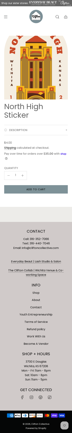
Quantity (11, 168)
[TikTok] (49, 397)
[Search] (57, 17)
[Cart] (66, 17)
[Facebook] (22, 397)
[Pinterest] (40, 397)
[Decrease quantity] (8, 175)
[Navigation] (5, 17)
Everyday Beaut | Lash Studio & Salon (36, 261)
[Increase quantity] (22, 175)
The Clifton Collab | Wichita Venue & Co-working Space (36, 272)
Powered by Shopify (36, 428)
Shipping (10, 148)
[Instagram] (31, 397)
